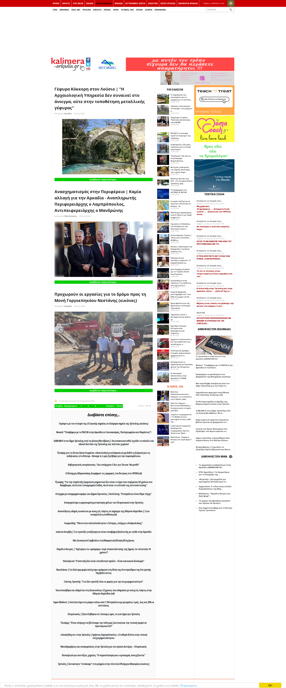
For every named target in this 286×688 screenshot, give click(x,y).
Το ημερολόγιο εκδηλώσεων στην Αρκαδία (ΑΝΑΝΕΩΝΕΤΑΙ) (211, 357)
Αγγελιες (107, 9)
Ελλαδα (89, 3)
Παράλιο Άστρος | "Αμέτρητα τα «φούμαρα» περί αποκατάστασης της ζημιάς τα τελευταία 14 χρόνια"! (103, 550)
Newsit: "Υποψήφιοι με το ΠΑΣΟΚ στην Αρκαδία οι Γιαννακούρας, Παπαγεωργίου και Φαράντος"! (103, 432)
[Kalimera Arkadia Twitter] (88, 63)
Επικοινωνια (160, 9)
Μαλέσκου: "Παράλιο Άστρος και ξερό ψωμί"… (214, 494)
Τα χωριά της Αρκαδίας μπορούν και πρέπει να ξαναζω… (214, 502)
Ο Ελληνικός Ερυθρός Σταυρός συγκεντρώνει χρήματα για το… (181, 353)
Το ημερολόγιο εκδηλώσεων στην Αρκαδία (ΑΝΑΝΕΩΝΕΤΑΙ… (215, 466)
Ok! (270, 685)
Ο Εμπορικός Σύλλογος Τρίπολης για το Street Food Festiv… (181, 147)
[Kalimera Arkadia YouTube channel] (88, 69)
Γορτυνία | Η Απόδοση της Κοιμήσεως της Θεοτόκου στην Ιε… (180, 226)
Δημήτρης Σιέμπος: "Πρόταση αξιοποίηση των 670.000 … (180, 119)
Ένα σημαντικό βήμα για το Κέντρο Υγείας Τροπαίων (215, 509)
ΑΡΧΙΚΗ (56, 3)
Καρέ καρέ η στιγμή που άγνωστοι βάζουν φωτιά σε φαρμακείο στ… (212, 421)
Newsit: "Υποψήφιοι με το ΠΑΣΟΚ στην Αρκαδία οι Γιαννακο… (214, 366)
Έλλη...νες (76, 9)
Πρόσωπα (87, 9)
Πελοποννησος (104, 3)
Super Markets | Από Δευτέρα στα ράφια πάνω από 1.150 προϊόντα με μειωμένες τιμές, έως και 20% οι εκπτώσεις (103, 603)
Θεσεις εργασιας (167, 3)
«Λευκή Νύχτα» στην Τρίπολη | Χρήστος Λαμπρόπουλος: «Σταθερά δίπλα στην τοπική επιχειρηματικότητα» (103, 636)
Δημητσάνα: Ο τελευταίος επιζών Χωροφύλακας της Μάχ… (215, 487)
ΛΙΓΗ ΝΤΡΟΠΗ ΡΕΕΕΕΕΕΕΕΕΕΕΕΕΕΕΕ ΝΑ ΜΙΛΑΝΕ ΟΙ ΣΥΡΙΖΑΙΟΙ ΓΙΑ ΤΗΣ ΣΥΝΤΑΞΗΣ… (214, 321)
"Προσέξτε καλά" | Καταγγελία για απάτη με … (181, 317)
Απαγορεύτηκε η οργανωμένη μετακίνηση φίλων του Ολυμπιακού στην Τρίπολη (103, 502)
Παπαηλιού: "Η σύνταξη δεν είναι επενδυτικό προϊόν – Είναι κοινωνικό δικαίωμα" (103, 561)
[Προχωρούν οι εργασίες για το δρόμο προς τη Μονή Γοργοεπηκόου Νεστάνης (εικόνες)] (104, 348)
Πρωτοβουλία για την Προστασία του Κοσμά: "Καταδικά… (181, 305)
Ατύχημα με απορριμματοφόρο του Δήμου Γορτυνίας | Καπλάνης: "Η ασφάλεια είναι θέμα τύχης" (103, 493)
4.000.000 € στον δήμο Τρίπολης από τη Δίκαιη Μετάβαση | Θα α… (213, 411)
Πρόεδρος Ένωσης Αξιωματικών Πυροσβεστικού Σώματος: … (178, 329)
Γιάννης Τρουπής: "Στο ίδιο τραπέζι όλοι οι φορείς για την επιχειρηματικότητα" (103, 581)
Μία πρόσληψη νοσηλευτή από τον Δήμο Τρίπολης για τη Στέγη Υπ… (213, 384)
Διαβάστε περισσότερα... (104, 179)
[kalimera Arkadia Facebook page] (88, 59)
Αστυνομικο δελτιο (135, 3)
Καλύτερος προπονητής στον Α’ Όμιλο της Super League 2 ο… (181, 215)
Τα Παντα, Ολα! (127, 9)
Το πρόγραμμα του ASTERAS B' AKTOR (179, 191)
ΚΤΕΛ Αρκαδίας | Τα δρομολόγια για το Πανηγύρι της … (214, 473)
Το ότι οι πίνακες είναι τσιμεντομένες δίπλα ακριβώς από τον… (214, 274)
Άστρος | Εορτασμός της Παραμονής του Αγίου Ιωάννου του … (181, 249)
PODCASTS (97, 9)
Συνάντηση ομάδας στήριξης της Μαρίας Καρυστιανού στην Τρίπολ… (213, 402)
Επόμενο (110, 406)
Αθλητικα (153, 3)
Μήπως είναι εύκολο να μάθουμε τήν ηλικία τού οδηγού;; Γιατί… (215, 304)
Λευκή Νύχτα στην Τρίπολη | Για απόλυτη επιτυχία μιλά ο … (181, 283)
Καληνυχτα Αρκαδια (188, 3)
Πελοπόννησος (70, 216)
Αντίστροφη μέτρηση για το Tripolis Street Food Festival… (180, 271)
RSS (231, 3)
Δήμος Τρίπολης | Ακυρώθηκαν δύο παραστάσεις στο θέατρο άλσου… (213, 439)
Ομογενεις (64, 9)
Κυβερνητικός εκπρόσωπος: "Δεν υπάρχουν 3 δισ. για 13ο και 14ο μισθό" (103, 464)
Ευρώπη (139, 9)
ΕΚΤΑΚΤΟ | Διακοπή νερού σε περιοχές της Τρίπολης (181, 135)
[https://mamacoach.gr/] (214, 141)
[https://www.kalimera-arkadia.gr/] (180, 70)
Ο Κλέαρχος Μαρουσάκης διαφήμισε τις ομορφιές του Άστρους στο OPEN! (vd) (103, 473)
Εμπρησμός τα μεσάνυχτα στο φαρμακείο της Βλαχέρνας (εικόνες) (213, 375)
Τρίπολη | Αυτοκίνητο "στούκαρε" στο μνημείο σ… (181, 108)
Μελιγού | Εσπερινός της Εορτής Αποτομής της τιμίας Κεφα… (180, 169)
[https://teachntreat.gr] (214, 114)
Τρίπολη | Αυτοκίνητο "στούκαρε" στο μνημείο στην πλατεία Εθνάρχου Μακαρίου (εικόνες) (103, 663)
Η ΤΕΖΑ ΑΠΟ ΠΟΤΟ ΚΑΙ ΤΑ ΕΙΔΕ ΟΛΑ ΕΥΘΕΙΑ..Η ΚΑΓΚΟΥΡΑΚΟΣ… (213, 257)
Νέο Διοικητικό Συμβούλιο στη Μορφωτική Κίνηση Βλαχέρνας (103, 540)
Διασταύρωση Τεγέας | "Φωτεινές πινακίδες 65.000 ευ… (181, 237)
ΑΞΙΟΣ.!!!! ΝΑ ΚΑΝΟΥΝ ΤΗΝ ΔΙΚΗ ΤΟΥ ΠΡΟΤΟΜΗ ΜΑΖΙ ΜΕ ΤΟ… (214, 242)
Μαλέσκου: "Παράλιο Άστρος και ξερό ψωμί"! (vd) (181, 439)
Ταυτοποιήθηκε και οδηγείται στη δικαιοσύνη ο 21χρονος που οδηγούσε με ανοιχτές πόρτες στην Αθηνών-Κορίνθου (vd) (103, 592)
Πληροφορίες (188, 685)
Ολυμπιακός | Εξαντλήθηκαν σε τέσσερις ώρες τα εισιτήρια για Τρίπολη (103, 614)
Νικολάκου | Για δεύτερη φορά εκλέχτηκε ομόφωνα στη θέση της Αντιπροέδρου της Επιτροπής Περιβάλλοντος (103, 571)
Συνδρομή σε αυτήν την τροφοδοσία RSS (76, 401)
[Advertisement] (143, 35)
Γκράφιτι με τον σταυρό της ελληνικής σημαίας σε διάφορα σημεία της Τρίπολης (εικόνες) (103, 423)
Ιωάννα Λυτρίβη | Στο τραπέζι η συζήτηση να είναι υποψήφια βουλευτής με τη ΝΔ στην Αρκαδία (103, 531)
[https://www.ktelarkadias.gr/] (108, 70)
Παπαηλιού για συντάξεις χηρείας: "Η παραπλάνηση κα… (181, 260)
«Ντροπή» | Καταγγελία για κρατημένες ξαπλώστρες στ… (213, 480)
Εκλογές (66, 3)
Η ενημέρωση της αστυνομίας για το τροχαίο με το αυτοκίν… (181, 97)
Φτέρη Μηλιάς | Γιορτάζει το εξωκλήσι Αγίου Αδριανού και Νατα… (213, 448)
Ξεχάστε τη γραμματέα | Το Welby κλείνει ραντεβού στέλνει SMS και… (181, 418)
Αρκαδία (68, 113)
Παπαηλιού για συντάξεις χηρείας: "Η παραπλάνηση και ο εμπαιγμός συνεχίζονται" (103, 655)
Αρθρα (116, 9)
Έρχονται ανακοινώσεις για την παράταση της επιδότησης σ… (181, 341)
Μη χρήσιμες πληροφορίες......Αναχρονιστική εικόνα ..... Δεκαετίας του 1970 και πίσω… (214, 210)
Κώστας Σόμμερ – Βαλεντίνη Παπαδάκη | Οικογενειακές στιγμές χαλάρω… (181, 407)
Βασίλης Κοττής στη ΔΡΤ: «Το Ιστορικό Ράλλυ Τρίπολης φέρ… (182, 181)
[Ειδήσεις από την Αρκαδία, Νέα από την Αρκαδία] (67, 70)
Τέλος (119, 406)
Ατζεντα (148, 9)
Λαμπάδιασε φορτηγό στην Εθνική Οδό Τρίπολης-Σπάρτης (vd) (212, 393)
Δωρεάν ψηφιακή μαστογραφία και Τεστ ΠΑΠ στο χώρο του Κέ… (181, 294)
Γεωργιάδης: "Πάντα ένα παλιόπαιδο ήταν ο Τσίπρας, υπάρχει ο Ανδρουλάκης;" (103, 523)
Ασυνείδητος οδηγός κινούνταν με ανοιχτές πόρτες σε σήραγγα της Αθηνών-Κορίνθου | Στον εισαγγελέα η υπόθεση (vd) (103, 513)
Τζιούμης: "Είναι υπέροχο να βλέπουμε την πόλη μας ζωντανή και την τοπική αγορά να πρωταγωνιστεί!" (103, 624)
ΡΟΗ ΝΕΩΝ (78, 3)
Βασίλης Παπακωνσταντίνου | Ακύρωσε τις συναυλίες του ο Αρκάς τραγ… (181, 395)
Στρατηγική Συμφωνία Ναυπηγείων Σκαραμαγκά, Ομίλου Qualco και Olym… (181, 429)
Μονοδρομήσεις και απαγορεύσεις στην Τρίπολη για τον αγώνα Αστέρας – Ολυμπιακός (103, 646)
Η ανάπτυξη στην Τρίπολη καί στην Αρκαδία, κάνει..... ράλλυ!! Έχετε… (214, 289)
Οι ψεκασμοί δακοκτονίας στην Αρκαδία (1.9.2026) (179, 375)
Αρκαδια (119, 3)
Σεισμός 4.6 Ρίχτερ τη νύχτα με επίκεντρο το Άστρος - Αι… (181, 203)
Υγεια (55, 9)
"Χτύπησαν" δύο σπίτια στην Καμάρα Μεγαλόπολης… (181, 158)
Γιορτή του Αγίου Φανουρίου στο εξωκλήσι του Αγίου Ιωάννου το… (212, 430)
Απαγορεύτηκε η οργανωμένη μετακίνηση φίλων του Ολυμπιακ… (182, 364)
